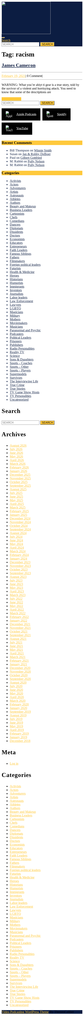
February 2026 (19, 467)
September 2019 (20, 711)
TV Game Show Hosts (24, 392)
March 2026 (17, 463)
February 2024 (19, 555)
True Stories (17, 388)
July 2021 (16, 642)
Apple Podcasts (26, 114)
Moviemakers (18, 323)
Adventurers (18, 188)
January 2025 (18, 515)
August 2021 (18, 638)
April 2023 (17, 591)
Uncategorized (19, 399)
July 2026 (16, 449)
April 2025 (17, 504)
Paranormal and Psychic (25, 330)
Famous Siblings (20, 253)
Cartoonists (17, 213)
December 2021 (20, 624)
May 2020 (16, 693)
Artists (14, 191)
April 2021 (17, 653)
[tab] (3, 37)
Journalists (16, 294)
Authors (15, 202)
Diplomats (16, 228)
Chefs (13, 217)
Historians (16, 279)
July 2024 (16, 536)
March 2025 (17, 507)
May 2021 (16, 649)
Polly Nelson (36, 161)
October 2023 (19, 569)
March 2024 (17, 551)
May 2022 (16, 606)
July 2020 (16, 686)
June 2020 (16, 690)
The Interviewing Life (24, 381)
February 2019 (19, 733)
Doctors (15, 235)
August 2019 (18, 715)
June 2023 (16, 584)
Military (15, 315)
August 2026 (18, 445)
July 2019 (16, 719)
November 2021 (20, 628)
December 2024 (20, 518)
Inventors (16, 290)
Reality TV (17, 352)
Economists (17, 239)
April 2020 (17, 697)
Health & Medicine (22, 272)
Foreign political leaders (25, 264)
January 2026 (18, 471)
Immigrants (17, 286)
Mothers (15, 319)
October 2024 (19, 525)
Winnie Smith (43, 150)
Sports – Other (19, 366)
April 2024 (17, 547)
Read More (11, 99)
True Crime (17, 385)
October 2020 (19, 675)
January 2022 (18, 620)
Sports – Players (20, 370)
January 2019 (18, 737)
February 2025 (19, 511)
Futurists (15, 268)
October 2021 (19, 631)
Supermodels (18, 374)
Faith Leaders (18, 250)
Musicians (16, 326)
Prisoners (16, 341)
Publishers (16, 345)
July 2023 (16, 580)
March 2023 (17, 595)
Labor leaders (18, 297)
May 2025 (16, 500)
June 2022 (16, 602)
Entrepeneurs (18, 246)
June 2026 (16, 453)
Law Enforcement (21, 301)
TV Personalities (20, 396)
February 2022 (19, 617)
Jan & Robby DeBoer (36, 154)
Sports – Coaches (21, 363)
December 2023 (20, 562)
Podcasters (16, 334)
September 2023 (20, 573)
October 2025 (19, 482)
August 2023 (18, 576)
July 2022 (16, 598)
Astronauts (17, 195)
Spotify (61, 114)
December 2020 (20, 668)
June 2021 (16, 646)
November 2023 (20, 566)
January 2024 (18, 558)
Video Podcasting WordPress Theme (25, 1012)
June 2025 (16, 496)
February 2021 (19, 660)
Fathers (14, 257)
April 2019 (17, 730)
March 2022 (17, 613)
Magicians (16, 312)
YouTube (22, 128)
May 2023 (16, 587)
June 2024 (16, 540)
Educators (16, 242)
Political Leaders (20, 337)
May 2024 (16, 544)
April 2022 (17, 609)
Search (6, 40)
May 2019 (16, 726)
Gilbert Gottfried (31, 157)
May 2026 (16, 456)
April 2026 (17, 460)
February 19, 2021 (13, 76)
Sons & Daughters (21, 359)
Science (15, 355)
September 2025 (20, 485)
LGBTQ (15, 308)
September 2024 (20, 529)
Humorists (16, 283)
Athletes (15, 199)
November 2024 (20, 522)
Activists (15, 180)
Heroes (14, 275)
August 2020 (18, 682)
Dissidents (16, 232)
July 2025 (16, 493)
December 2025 (20, 474)
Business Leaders (21, 210)
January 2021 (18, 664)
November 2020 (20, 671)
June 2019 (16, 722)
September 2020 (20, 679)
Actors (14, 184)
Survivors (16, 377)
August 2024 (18, 533)
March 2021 (17, 657)
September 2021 (20, 635)
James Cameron (18, 65)
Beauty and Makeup (23, 206)
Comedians (17, 221)
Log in (14, 763)
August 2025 (18, 489)
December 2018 (20, 741)
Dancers (15, 224)
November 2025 (20, 478)
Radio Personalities (22, 348)
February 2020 (19, 704)
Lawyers (15, 304)
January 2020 (18, 708)
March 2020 (17, 700)
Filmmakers (17, 261)
